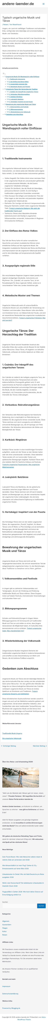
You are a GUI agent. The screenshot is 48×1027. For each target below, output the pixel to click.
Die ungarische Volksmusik (11, 738)
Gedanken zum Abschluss (14, 114)
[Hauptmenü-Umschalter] (43, 4)
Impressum (6, 986)
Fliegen (4, 928)
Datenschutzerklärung (10, 994)
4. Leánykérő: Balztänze (16, 99)
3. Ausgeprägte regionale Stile (18, 84)
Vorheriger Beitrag (8, 746)
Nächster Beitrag (40, 746)
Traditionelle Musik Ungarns (12, 733)
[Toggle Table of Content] (4, 74)
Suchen (5, 902)
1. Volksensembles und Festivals (18, 107)
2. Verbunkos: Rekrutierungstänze (19, 94)
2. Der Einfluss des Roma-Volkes (19, 81)
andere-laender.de (18, 4)
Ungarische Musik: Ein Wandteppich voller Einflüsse (22, 76)
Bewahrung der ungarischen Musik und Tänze (21, 104)
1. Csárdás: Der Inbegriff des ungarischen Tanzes (23, 92)
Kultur (4, 931)
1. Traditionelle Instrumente (17, 79)
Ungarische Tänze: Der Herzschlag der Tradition (22, 89)
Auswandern (6, 925)
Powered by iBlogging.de (11, 1008)
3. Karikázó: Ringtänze (15, 97)
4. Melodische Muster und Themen (19, 86)
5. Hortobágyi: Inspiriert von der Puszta (21, 101)
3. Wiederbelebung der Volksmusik (19, 112)
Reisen (5, 24)
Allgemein (5, 921)
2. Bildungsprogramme (16, 109)
